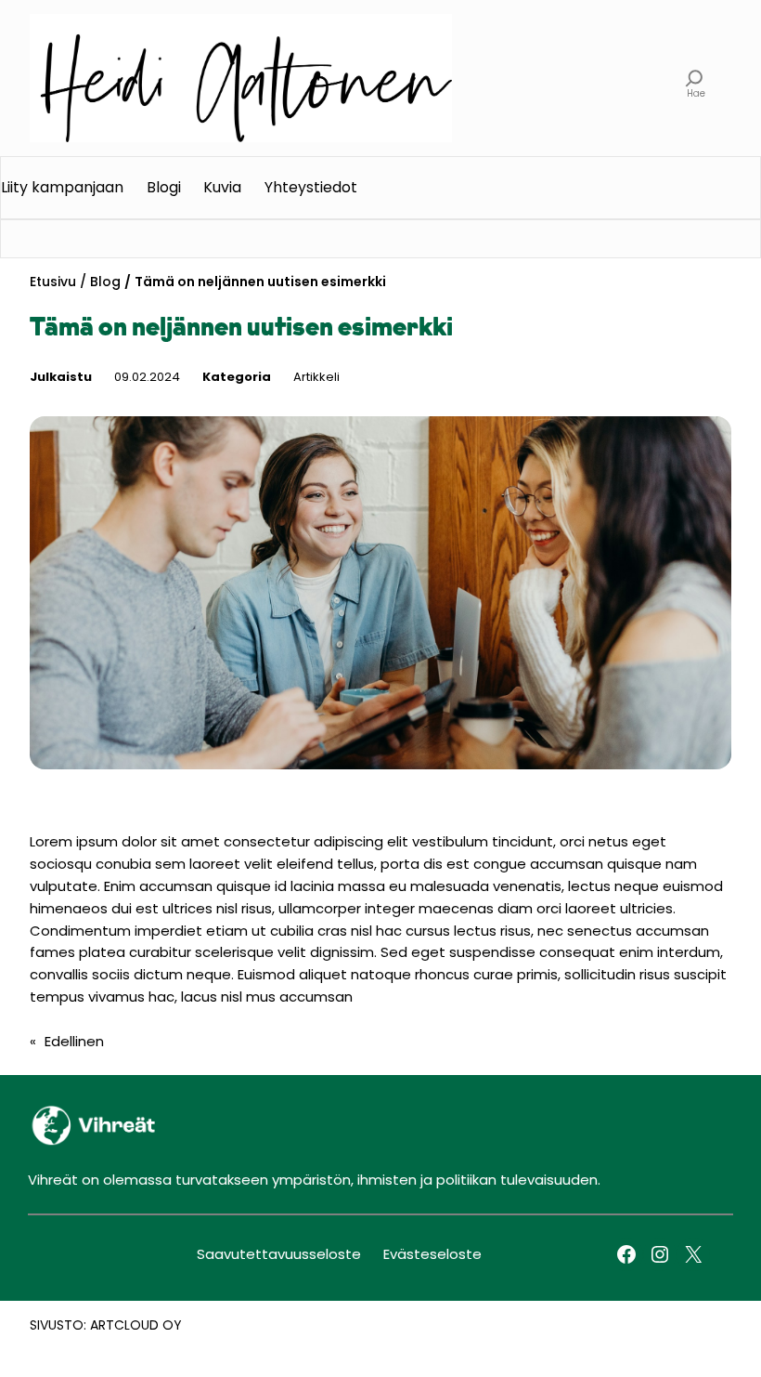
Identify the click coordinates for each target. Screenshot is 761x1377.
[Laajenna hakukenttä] (695, 78)
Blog (105, 281)
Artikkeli (316, 377)
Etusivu (53, 281)
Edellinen (74, 1041)
